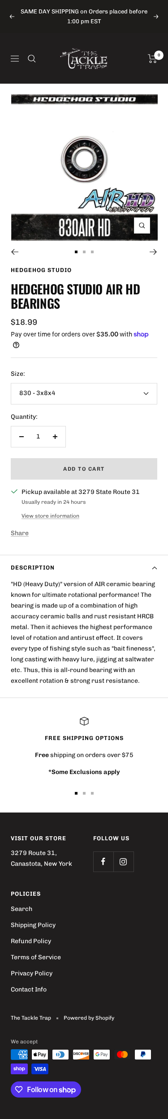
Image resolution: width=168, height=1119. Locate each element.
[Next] (153, 252)
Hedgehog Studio (41, 270)
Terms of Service (36, 957)
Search (21, 909)
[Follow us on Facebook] (103, 861)
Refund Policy (31, 941)
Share (20, 533)
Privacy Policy (31, 973)
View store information (50, 516)
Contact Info (29, 989)
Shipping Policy (33, 925)
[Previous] (14, 252)
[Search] (32, 59)
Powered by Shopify (89, 1018)
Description (33, 567)
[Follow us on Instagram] (123, 861)
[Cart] (152, 58)
